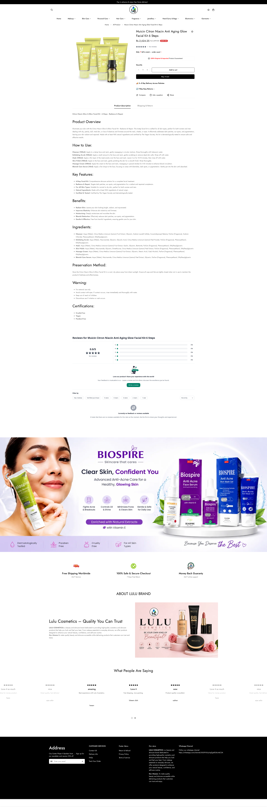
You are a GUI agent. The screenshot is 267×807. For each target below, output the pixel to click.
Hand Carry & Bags (170, 18)
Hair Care (119, 18)
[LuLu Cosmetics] (133, 9)
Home (59, 18)
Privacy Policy (124, 754)
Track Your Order (95, 761)
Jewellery (151, 18)
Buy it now (165, 76)
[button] (213, 9)
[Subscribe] (82, 761)
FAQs (91, 757)
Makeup (71, 18)
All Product (116, 25)
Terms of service (124, 757)
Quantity (139, 65)
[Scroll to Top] (263, 795)
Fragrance (135, 18)
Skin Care (85, 18)
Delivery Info (93, 754)
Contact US (93, 750)
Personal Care (103, 18)
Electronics (189, 18)
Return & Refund (124, 750)
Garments (205, 18)
